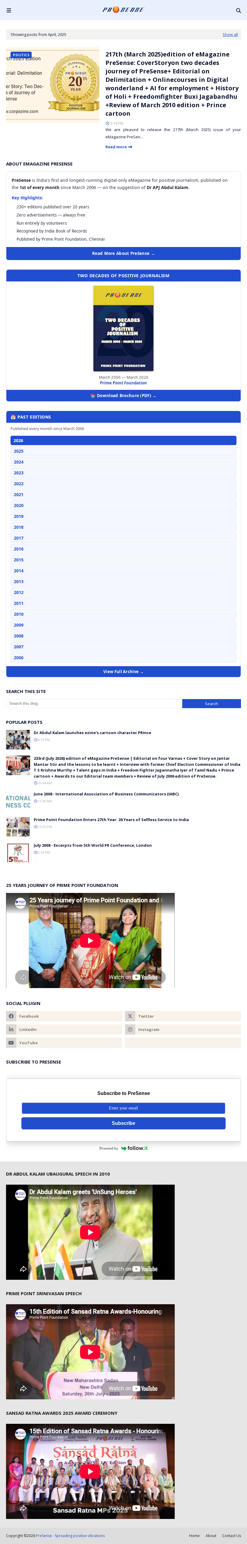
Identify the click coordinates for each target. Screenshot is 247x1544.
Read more (116, 146)
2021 (18, 494)
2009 (18, 625)
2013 (18, 581)
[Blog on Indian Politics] (183, 1043)
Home (194, 1535)
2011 (18, 603)
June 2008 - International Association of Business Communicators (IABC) (106, 794)
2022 (18, 483)
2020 (18, 505)
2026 (18, 440)
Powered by (108, 1148)
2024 (18, 462)
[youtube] (64, 1043)
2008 (18, 636)
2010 (18, 614)
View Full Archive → (123, 671)
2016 (18, 549)
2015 (18, 560)
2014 (18, 570)
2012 (18, 592)
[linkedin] (64, 1029)
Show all (230, 34)
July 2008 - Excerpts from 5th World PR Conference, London (93, 845)
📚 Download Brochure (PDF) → (123, 395)
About (211, 1535)
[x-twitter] (183, 1016)
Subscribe (123, 1123)
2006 (18, 657)
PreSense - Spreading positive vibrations (70, 1535)
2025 (18, 451)
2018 (18, 527)
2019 (18, 516)
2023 (18, 473)
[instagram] (183, 1029)
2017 (18, 538)
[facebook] (64, 1016)
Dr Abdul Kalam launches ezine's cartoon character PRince (92, 732)
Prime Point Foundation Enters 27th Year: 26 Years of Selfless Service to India (111, 819)
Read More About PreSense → (123, 253)
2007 (18, 647)
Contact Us (231, 1535)
